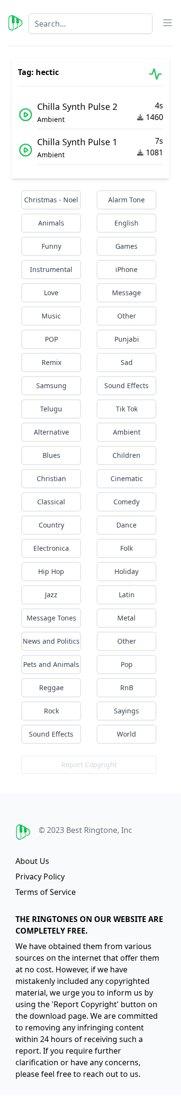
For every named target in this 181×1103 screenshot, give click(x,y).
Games (126, 246)
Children (126, 455)
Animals (51, 222)
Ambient (126, 432)
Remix (51, 362)
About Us (32, 861)
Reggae (51, 687)
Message (126, 292)
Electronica (51, 548)
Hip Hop (51, 571)
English (126, 222)
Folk (126, 548)
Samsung (51, 385)
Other (126, 315)
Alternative (51, 432)
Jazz (51, 594)
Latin (127, 594)
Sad (127, 362)
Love (51, 292)
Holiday (126, 571)
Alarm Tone (126, 199)
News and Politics (51, 641)
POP (51, 339)
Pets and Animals (51, 664)
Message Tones (51, 617)
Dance (126, 524)
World (126, 734)
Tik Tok (127, 408)
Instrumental (51, 269)
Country (51, 524)
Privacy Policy (40, 876)
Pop (127, 664)
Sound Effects (126, 385)
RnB (126, 687)
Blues (51, 455)
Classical (51, 501)
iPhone (126, 269)
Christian (51, 478)
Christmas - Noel (51, 199)
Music (51, 315)
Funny (51, 246)
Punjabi (126, 339)
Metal (126, 617)
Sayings (126, 710)
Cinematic (127, 478)
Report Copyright (89, 764)
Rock (51, 710)
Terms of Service (45, 892)
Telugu (51, 408)
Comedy (126, 501)
